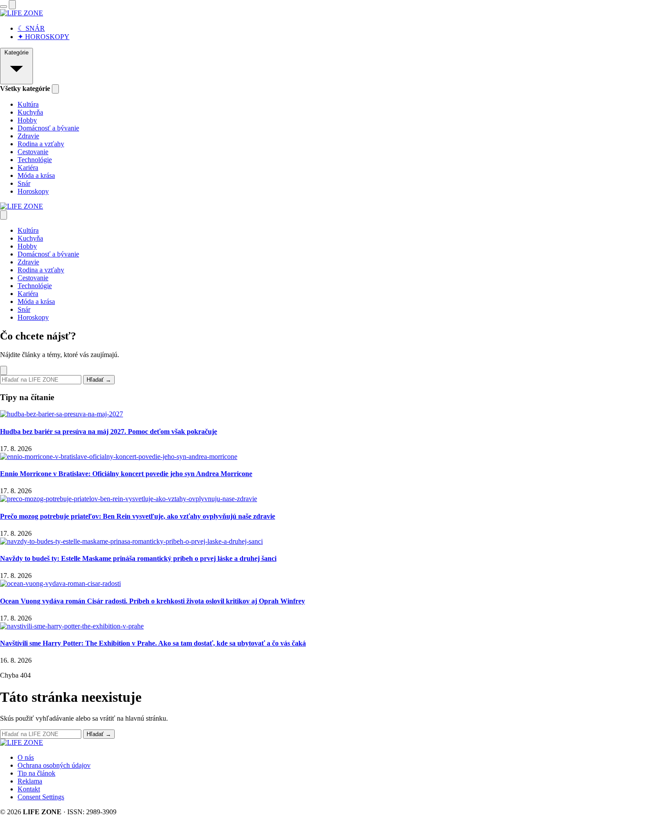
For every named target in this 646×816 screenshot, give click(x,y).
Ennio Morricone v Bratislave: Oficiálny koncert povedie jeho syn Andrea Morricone (126, 473)
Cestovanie (33, 151)
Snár (24, 183)
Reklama (30, 781)
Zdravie (28, 136)
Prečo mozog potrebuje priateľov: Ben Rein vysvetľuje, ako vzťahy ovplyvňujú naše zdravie (137, 516)
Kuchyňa (30, 112)
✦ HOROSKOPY (43, 36)
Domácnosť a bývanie (48, 128)
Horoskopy (33, 191)
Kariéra (28, 167)
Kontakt (29, 789)
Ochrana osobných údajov (54, 765)
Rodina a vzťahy (41, 144)
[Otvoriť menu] (3, 6)
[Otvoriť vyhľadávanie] (12, 4)
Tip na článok (36, 773)
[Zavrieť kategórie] (55, 89)
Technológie (35, 159)
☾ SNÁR (31, 28)
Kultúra (28, 104)
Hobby (27, 120)
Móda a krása (36, 175)
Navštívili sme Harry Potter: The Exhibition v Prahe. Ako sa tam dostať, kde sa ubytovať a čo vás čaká (153, 643)
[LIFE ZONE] (21, 13)
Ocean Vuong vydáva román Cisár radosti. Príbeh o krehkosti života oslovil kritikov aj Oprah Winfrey (152, 601)
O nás (26, 757)
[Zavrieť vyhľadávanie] (3, 370)
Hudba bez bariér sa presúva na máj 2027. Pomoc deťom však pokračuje (108, 431)
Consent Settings (41, 797)
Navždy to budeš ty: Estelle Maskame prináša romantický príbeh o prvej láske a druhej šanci (138, 558)
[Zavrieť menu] (3, 215)
